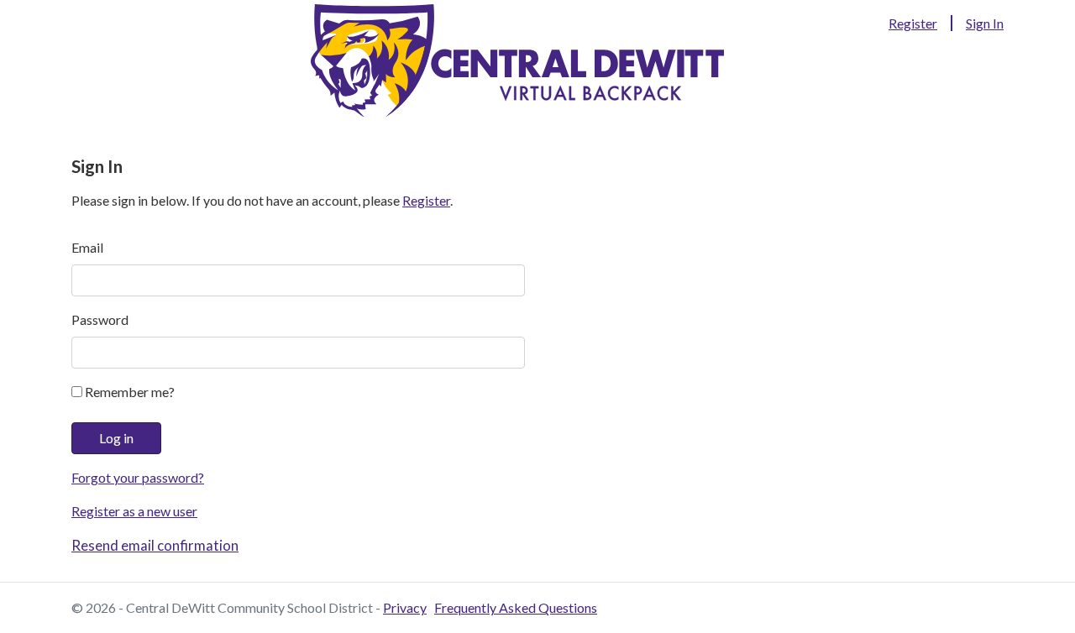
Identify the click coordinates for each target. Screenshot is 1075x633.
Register (913, 23)
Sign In (985, 23)
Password (99, 319)
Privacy (405, 607)
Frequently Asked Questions (515, 607)
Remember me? (128, 392)
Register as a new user (134, 511)
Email (87, 247)
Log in (116, 438)
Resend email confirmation (155, 545)
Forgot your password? (137, 477)
